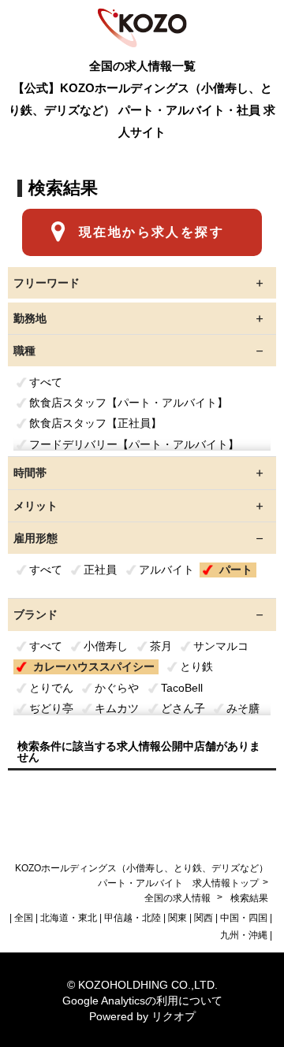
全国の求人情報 (178, 898)
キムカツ (117, 708)
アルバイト (166, 569)
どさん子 (183, 708)
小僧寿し (106, 646)
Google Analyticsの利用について (142, 1000)
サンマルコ (220, 646)
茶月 (161, 646)
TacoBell (182, 687)
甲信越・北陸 (132, 917)
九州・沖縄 (243, 935)
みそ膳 (243, 708)
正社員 (100, 569)
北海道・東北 (68, 917)
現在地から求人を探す (151, 232)
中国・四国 (243, 917)
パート (235, 569)
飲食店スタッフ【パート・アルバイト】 (128, 402)
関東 (177, 917)
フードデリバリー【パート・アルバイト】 (134, 444)
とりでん (51, 687)
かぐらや (117, 687)
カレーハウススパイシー (94, 666)
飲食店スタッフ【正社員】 (95, 423)
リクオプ (173, 1016)
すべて (45, 382)
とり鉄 (196, 666)
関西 (203, 917)
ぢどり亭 (51, 708)
